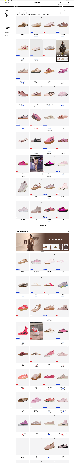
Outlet (6, 0)
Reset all (48, 14)
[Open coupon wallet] (60, 2)
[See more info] (23, 37)
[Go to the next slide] (68, 231)
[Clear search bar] (68, 4)
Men (8, 2)
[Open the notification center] (64, 2)
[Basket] (68, 2)
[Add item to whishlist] (41, 17)
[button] (62, 10)
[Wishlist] (66, 2)
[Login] (62, 2)
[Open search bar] (58, 4)
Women (6, 2)
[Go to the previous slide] (64, 231)
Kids (11, 2)
